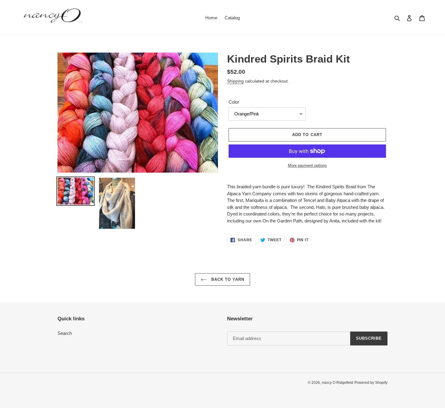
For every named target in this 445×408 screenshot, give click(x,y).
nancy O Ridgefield (337, 382)
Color (234, 102)
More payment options (307, 165)
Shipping (235, 81)
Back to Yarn (227, 279)
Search (65, 333)
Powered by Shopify (370, 382)
